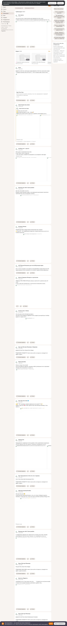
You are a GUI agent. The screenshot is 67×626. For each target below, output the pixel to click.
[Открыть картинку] (31, 33)
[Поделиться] (28, 47)
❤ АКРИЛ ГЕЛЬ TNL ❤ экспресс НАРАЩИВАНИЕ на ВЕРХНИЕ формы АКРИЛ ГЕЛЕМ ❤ (39, 62)
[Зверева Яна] (17, 440)
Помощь (9, 25)
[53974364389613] (17, 311)
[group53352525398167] (17, 579)
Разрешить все (52, 3)
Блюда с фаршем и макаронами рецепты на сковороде (59, 33)
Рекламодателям (4, 25)
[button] (21, 47)
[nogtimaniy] (17, 266)
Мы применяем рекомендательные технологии (7, 30)
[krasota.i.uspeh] (17, 278)
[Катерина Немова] (17, 227)
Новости (3, 27)
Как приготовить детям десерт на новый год (59, 38)
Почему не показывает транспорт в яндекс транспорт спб (59, 21)
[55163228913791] (17, 348)
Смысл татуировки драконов (59, 12)
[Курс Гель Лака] (33, 86)
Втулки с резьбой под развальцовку (59, 26)
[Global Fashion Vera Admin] (17, 105)
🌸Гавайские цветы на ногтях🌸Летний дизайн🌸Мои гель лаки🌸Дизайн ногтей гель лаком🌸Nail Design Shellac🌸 (23, 62)
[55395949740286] (17, 564)
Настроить (60, 3)
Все (49, 51)
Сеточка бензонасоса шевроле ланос (59, 29)
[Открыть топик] (33, 19)
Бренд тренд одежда (58, 8)
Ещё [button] (6, 27)
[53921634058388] (17, 476)
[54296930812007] (17, 68)
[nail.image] (17, 491)
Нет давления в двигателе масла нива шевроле (59, 16)
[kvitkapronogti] (17, 401)
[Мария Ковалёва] (17, 362)
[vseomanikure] (17, 188)
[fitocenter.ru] (17, 16)
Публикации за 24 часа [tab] (29, 8)
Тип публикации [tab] (18, 8)
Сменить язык (3, 23)
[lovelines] (17, 149)
